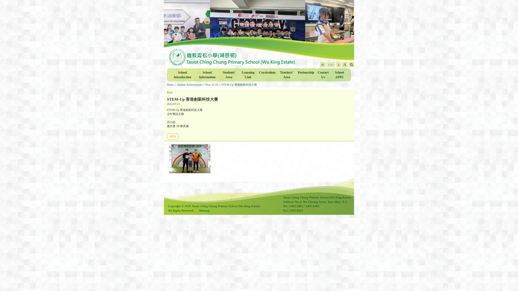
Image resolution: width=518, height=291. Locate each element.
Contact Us (323, 75)
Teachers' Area (286, 75)
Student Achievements (189, 84)
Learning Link (248, 75)
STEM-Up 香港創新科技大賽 (239, 84)
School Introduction (182, 75)
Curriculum (267, 72)
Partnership (306, 72)
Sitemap (204, 210)
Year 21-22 (211, 84)
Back (170, 92)
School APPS (339, 75)
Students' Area (229, 75)
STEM (173, 136)
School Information (207, 75)
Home (170, 84)
